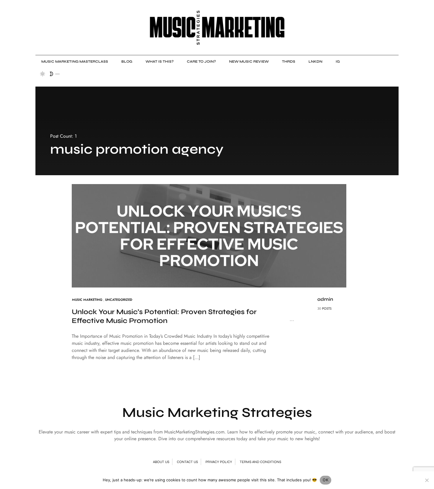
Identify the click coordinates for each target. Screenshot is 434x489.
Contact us (187, 462)
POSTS (327, 308)
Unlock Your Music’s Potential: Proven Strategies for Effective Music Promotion (164, 316)
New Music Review (249, 61)
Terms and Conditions (260, 462)
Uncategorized (118, 299)
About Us (161, 462)
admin (325, 299)
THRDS (288, 61)
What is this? (160, 61)
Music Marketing (87, 299)
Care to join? (201, 61)
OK (325, 479)
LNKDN (315, 61)
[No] (427, 480)
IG (338, 61)
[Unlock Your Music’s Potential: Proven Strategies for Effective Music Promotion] (209, 235)
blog (126, 61)
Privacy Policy (218, 462)
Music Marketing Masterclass (74, 61)
